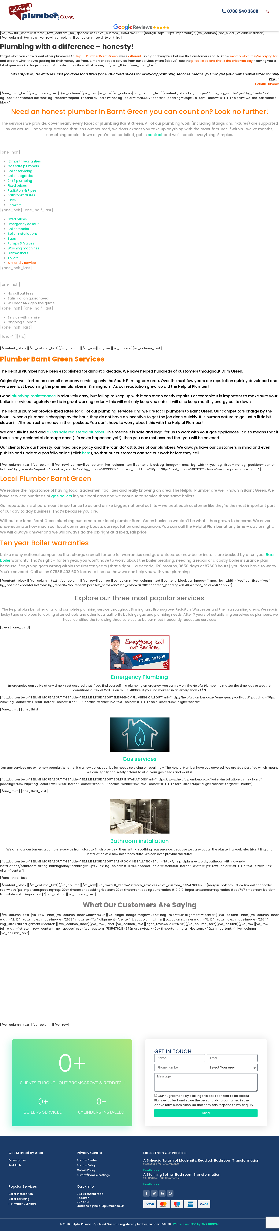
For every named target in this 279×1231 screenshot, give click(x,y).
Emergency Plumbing (139, 677)
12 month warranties (24, 161)
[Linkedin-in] (162, 1193)
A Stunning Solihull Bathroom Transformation (181, 1174)
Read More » (151, 1170)
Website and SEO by (196, 1224)
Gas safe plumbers (23, 166)
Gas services (140, 759)
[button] (267, 11)
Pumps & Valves (21, 243)
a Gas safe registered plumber (75, 432)
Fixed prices (17, 185)
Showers (14, 205)
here (86, 453)
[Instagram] (170, 1193)
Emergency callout (23, 224)
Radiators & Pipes (22, 190)
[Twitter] (154, 1193)
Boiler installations (23, 233)
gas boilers (61, 496)
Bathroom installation (139, 841)
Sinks (12, 200)
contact (155, 134)
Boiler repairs (18, 229)
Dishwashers (18, 253)
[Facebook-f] (146, 1193)
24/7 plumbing (20, 180)
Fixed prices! (18, 219)
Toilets (13, 258)
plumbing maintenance (34, 396)
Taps (12, 238)
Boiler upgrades (21, 176)
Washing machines (23, 248)
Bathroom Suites (21, 195)
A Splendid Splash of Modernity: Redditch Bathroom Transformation (201, 1160)
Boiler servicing (20, 171)
